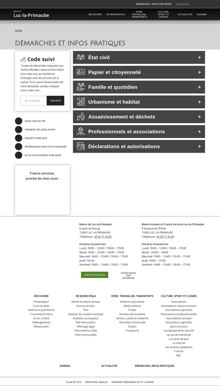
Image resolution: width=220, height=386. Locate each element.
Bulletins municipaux (85, 318)
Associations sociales (178, 318)
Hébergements (41, 322)
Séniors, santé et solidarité (132, 318)
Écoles (132, 310)
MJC (178, 355)
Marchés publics (86, 322)
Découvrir (41, 296)
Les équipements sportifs (178, 330)
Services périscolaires (132, 314)
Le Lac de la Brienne (179, 335)
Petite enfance (132, 306)
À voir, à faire (41, 318)
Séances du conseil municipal (85, 314)
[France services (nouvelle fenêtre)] (42, 195)
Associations (178, 301)
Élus (85, 310)
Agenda (65, 366)
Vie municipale (86, 296)
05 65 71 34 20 (102, 236)
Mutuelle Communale (132, 322)
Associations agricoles (178, 322)
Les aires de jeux (179, 339)
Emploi (132, 326)
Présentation (41, 301)
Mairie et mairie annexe (86, 301)
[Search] (203, 4)
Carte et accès (41, 306)
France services (86, 306)
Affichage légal (86, 326)
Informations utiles (85, 330)
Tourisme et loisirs (41, 314)
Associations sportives (178, 310)
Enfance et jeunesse (132, 301)
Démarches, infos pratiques (154, 366)
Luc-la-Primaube (31, 14)
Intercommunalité (85, 335)
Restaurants (41, 326)
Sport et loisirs (179, 326)
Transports (132, 330)
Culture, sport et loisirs (179, 296)
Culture (178, 351)
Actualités (109, 366)
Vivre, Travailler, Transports (132, 296)
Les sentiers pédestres (178, 347)
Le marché (178, 343)
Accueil (18, 30)
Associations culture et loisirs (178, 306)
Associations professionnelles (179, 314)
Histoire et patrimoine (41, 310)
